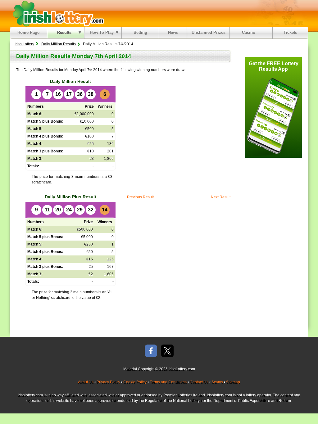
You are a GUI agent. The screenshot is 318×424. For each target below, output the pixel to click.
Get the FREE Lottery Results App (273, 66)
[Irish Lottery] (57, 13)
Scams (217, 382)
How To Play (102, 32)
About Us (85, 382)
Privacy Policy (108, 382)
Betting (140, 32)
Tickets (290, 32)
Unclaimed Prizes (208, 32)
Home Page (28, 32)
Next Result (220, 197)
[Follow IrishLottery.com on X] (167, 351)
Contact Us (199, 382)
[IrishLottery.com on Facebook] (151, 351)
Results (64, 32)
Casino (250, 32)
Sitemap (233, 382)
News (173, 32)
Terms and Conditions (168, 382)
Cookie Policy (135, 382)
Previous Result (140, 197)
